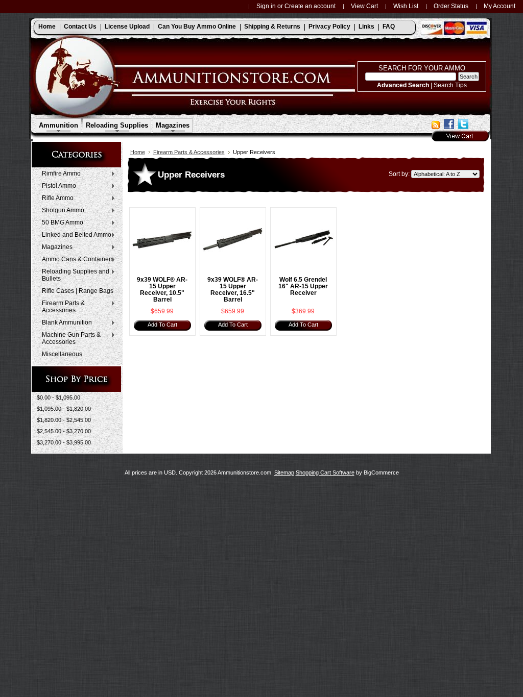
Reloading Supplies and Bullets (73, 275)
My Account (499, 6)
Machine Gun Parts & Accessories (69, 338)
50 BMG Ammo (60, 223)
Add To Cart (162, 324)
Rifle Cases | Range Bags (77, 290)
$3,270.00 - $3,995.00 (64, 442)
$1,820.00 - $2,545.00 (64, 420)
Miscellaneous (62, 354)
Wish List (405, 6)
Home (137, 152)
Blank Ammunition (64, 323)
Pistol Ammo (56, 186)
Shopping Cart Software (325, 472)
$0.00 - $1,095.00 (58, 397)
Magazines (55, 247)
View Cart (364, 6)
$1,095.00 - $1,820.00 (64, 409)
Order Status (451, 6)
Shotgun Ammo (60, 211)
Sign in (266, 6)
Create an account (310, 6)
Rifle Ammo (55, 198)
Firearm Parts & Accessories (61, 307)
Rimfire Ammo (59, 174)
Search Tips (450, 85)
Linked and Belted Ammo (74, 235)
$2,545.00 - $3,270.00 (64, 431)
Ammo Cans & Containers (75, 260)
